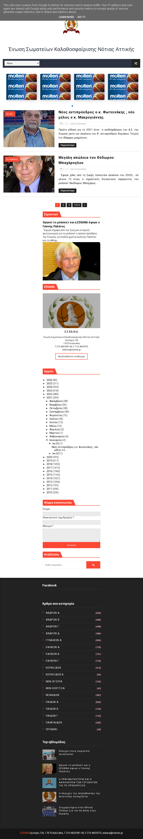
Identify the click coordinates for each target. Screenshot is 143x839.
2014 (50, 478)
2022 (50, 394)
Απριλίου (55, 429)
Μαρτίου (55, 433)
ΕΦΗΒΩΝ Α (53, 647)
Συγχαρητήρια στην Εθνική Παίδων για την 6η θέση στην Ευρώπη (77, 810)
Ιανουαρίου (56, 440)
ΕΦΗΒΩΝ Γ (52, 660)
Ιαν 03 (55, 443)
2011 (50, 488)
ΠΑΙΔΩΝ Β (52, 708)
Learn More (66, 17)
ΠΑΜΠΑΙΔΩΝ (54, 722)
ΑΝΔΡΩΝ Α (53, 612)
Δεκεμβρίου (56, 401)
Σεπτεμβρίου (57, 411)
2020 (50, 457)
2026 (50, 380)
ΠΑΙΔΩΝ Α (52, 702)
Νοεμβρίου (56, 404)
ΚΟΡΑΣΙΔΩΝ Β (55, 674)
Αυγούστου (56, 415)
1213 (77, 205)
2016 (50, 471)
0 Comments (79, 123)
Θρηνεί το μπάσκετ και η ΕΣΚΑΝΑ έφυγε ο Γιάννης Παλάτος (75, 768)
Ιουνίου (54, 422)
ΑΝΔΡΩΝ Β (53, 619)
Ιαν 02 (55, 453)
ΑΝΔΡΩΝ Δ (53, 633)
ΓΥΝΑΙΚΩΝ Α (54, 640)
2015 (50, 474)
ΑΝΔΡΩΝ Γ (52, 626)
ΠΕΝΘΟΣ (13, 159)
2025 (50, 383)
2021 (50, 397)
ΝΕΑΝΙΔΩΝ (52, 695)
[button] (72, 106)
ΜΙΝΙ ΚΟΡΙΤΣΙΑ (55, 688)
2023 (50, 390)
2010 (50, 492)
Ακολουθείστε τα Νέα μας (71, 356)
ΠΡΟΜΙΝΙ (51, 729)
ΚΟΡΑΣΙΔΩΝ (53, 667)
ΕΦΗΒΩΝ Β (53, 654)
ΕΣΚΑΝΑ (24, 833)
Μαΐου (53, 426)
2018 (50, 464)
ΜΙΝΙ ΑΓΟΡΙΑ (54, 681)
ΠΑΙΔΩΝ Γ (52, 715)
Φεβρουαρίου (57, 436)
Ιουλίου (54, 418)
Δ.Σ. (11, 114)
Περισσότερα (67, 145)
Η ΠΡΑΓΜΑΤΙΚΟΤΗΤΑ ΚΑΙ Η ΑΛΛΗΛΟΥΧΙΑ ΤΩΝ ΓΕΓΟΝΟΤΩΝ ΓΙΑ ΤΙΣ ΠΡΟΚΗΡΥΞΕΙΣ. (78, 782)
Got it (81, 17)
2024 (50, 387)
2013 (50, 481)
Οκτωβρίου (56, 408)
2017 (50, 467)
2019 (50, 460)
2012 (50, 485)
